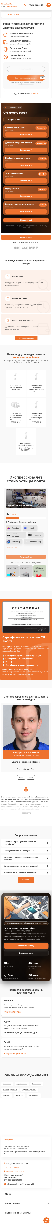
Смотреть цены (26, 953)
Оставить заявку (26, 946)
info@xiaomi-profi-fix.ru (15, 1054)
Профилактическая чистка (17, 158)
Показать (26, 880)
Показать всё (26, 220)
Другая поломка (26, 237)
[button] (21, 777)
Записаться (25, 134)
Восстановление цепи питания (19, 204)
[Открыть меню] (48, 5)
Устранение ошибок (14, 173)
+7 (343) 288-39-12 (35, 5)
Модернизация (12, 189)
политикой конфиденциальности (30, 83)
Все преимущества (26, 338)
